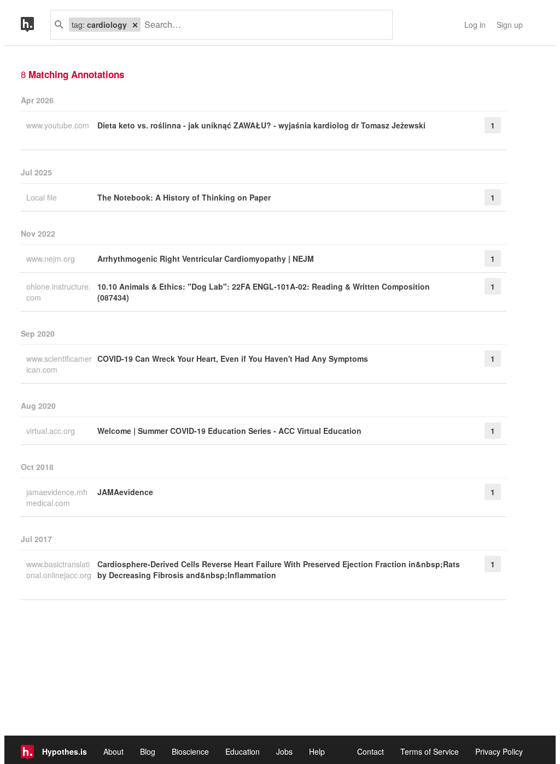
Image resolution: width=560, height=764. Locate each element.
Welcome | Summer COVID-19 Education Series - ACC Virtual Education (229, 430)
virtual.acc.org (51, 430)
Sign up (510, 25)
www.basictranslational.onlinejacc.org (58, 569)
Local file (42, 197)
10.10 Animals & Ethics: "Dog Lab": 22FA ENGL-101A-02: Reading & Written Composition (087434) (263, 292)
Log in (475, 25)
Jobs (284, 751)
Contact (370, 751)
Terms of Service (429, 751)
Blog (147, 751)
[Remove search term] (135, 24)
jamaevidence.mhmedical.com (57, 497)
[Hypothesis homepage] (35, 25)
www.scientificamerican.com (59, 364)
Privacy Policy (499, 751)
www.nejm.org (51, 258)
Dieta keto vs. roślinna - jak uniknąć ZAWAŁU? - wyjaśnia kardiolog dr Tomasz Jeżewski (261, 125)
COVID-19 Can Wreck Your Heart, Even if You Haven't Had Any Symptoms (232, 358)
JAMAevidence (125, 491)
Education (242, 751)
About (113, 751)
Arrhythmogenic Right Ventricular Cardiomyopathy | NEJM (205, 258)
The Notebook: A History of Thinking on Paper (184, 197)
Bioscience (190, 751)
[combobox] (262, 25)
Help (317, 751)
